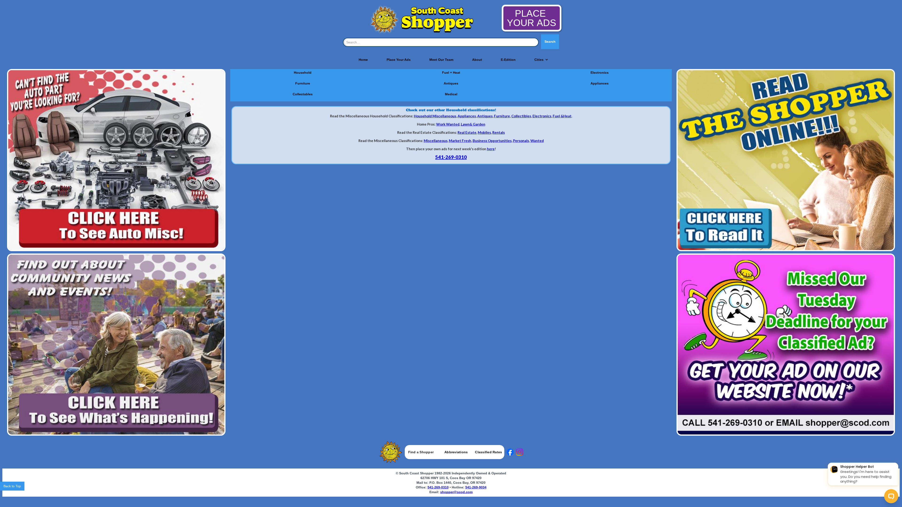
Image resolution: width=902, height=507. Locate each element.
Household (302, 72)
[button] (539, 60)
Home (363, 59)
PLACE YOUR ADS (531, 18)
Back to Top (12, 486)
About (477, 59)
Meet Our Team (441, 59)
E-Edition (508, 59)
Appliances (600, 83)
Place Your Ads (399, 59)
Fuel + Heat (451, 72)
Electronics (600, 72)
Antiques (451, 83)
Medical (451, 94)
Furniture (302, 83)
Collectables (303, 94)
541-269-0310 (451, 157)
